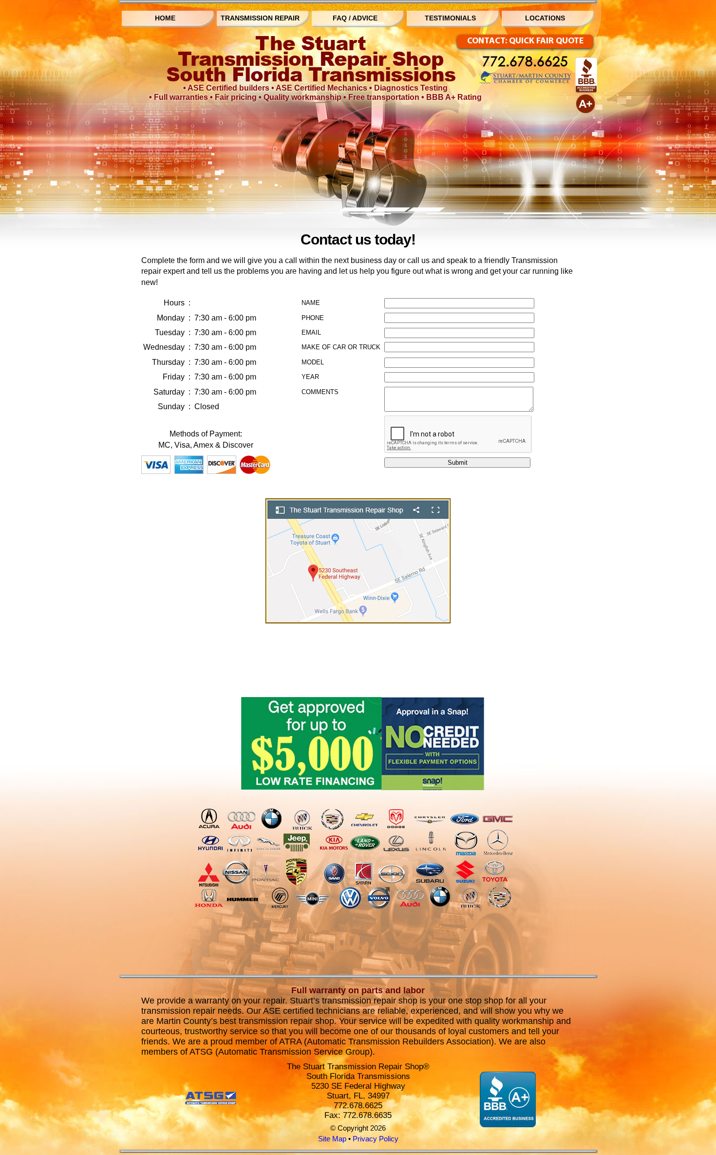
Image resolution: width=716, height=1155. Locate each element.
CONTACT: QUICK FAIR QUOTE (525, 41)
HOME (165, 18)
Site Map (332, 1139)
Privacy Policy (375, 1139)
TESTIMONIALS (450, 18)
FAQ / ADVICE (355, 18)
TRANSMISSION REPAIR (260, 18)
